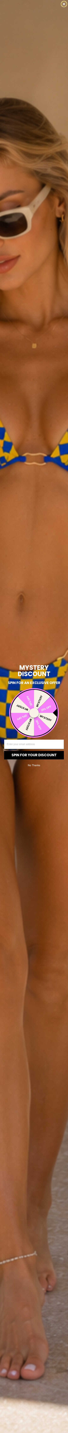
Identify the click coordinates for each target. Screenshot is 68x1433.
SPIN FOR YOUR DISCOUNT (34, 755)
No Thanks (34, 765)
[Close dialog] (64, 4)
